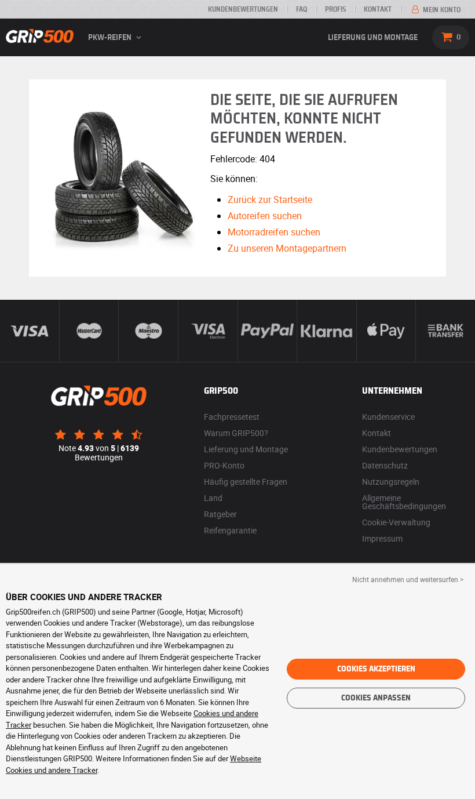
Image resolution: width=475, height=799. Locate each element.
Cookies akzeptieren (376, 669)
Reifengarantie (230, 530)
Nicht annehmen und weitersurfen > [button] (407, 579)
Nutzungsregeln (390, 481)
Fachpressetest (232, 416)
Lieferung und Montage (373, 38)
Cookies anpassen (376, 698)
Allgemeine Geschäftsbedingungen (404, 501)
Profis (335, 9)
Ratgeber (220, 514)
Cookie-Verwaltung (396, 522)
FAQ (301, 9)
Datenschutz (385, 465)
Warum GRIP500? (236, 432)
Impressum (382, 538)
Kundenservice (388, 416)
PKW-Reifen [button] (110, 38)
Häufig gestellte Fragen (245, 481)
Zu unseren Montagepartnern (287, 248)
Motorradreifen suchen (274, 232)
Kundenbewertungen (243, 9)
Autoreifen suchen (265, 215)
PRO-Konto (224, 465)
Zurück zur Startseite (270, 199)
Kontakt (378, 9)
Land (213, 497)
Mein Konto (441, 9)
